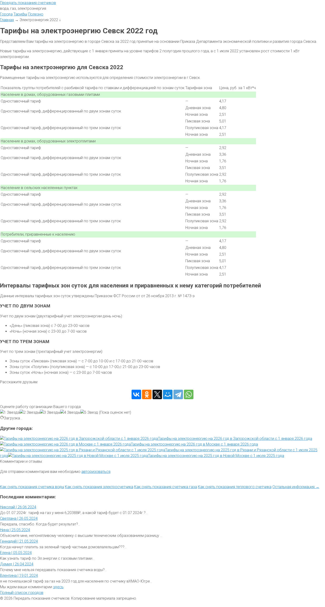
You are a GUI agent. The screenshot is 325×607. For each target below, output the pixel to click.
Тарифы (20, 14)
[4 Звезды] (70, 412)
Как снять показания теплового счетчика (234, 487)
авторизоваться (95, 471)
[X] (157, 394)
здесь (58, 587)
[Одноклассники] (147, 394)
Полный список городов (21, 592)
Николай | (18, 507)
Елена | (16, 552)
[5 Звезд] (89, 412)
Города (6, 14)
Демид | (16, 564)
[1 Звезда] (10, 412)
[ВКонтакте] (136, 394)
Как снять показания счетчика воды (32, 487)
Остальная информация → (295, 487)
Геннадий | (19, 541)
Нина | (15, 530)
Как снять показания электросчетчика (99, 487)
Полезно (35, 14)
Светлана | (19, 518)
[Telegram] (178, 394)
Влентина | (19, 575)
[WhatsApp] (188, 394)
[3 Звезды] (50, 412)
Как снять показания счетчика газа (165, 487)
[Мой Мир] (167, 394)
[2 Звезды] (30, 412)
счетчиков (28, 2)
